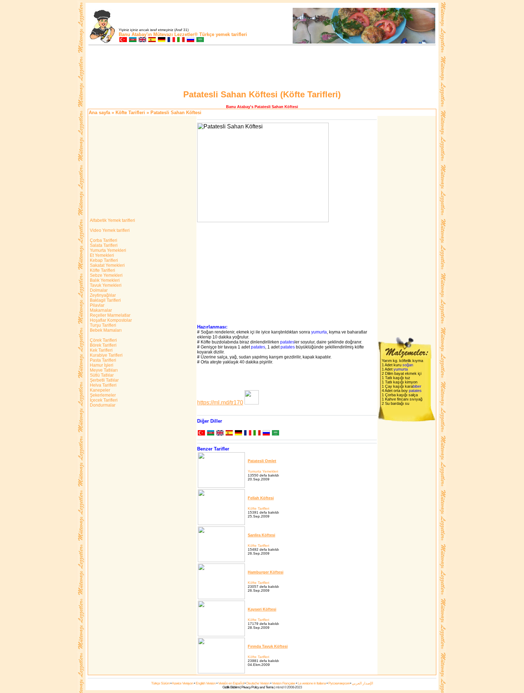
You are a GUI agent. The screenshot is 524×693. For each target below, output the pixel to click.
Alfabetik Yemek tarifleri (112, 220)
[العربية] (275, 433)
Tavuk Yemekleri (105, 285)
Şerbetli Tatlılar (104, 380)
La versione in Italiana (312, 683)
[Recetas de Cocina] (152, 40)
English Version (206, 683)
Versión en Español (231, 683)
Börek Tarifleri (103, 345)
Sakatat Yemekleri (107, 265)
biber (417, 386)
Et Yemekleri (101, 255)
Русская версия (338, 683)
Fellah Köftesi (261, 498)
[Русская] (266, 433)
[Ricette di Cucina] (180, 40)
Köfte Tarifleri (130, 112)
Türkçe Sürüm (160, 683)
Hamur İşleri (101, 365)
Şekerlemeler (102, 395)
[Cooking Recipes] (142, 40)
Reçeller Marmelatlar (109, 315)
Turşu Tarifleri (102, 325)
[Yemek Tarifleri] (123, 40)
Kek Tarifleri (101, 350)
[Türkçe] (201, 433)
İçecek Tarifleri (103, 400)
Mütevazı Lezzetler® (175, 34)
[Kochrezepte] (161, 40)
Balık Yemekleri (104, 280)
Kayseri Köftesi (262, 609)
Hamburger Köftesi (265, 572)
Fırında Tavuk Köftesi (268, 646)
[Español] (229, 433)
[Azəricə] (210, 433)
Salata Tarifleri (103, 245)
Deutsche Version (257, 683)
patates (287, 342)
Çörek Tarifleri (103, 340)
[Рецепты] (190, 40)
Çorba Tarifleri (103, 240)
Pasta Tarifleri (102, 360)
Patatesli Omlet (262, 461)
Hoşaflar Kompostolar (110, 320)
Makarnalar (100, 310)
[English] (220, 433)
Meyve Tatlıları (103, 370)
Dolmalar (98, 290)
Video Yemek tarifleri (109, 230)
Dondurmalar (102, 405)
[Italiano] (257, 433)
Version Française (283, 683)
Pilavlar (96, 305)
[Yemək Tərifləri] (132, 40)
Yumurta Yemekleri (107, 250)
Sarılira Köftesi (261, 535)
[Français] (247, 433)
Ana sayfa (99, 112)
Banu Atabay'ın (135, 34)
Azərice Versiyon (182, 683)
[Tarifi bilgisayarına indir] (252, 402)
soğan (407, 365)
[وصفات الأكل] (200, 40)
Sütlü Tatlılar (101, 375)
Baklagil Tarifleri (105, 300)
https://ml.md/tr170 (220, 402)
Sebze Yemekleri (106, 275)
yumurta (319, 332)
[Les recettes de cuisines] (171, 40)
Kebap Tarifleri (103, 260)
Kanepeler (99, 390)
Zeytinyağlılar (102, 295)
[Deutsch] (238, 433)
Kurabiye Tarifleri (106, 355)
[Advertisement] (262, 68)
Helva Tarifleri (103, 385)
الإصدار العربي (362, 683)
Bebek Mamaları (105, 330)
